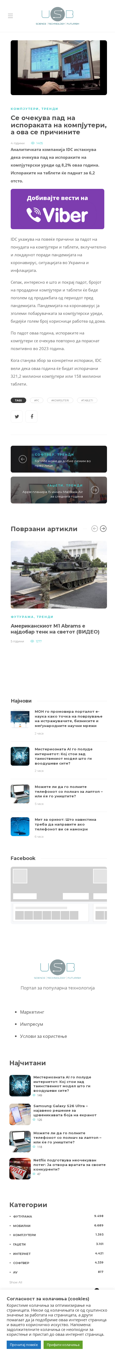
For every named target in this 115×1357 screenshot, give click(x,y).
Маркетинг (32, 1012)
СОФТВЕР (45, 454)
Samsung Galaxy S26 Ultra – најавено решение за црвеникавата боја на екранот (65, 1110)
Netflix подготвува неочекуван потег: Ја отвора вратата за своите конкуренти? (69, 1164)
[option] (59, 591)
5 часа (39, 804)
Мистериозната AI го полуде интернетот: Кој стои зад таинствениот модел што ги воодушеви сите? (62, 1084)
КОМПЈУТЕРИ (25, 109)
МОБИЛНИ (58, 1225)
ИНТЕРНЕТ (58, 1253)
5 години (17, 641)
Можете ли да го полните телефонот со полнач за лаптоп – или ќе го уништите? (67, 1137)
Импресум (31, 1024)
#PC (36, 400)
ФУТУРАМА (22, 617)
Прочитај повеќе (24, 1344)
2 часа (39, 733)
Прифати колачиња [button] (63, 1344)
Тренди (49, 109)
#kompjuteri (60, 400)
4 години (18, 143)
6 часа (39, 836)
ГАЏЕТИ (55, 485)
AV (58, 1272)
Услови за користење (43, 1036)
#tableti (87, 400)
